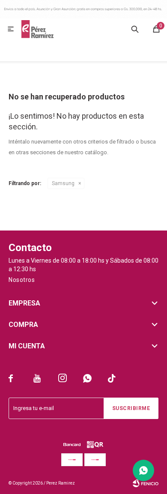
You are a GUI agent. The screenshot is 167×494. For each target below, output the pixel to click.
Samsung (63, 183)
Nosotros (22, 279)
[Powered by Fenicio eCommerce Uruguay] (145, 483)
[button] (135, 29)
